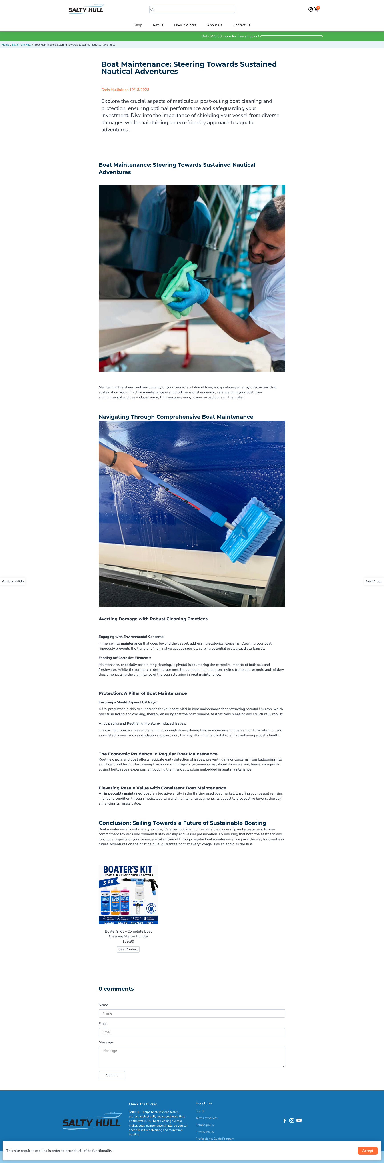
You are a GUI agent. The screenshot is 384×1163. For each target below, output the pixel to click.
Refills (158, 25)
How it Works (185, 25)
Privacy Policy (205, 1132)
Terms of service (207, 1118)
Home (5, 44)
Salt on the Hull (21, 44)
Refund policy (205, 1125)
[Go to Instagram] (291, 1121)
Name (103, 1005)
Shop (138, 25)
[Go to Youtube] (299, 1121)
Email (103, 1023)
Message (106, 1042)
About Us (214, 25)
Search (200, 1111)
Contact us (241, 25)
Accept (367, 1150)
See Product (128, 949)
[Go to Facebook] (284, 1121)
